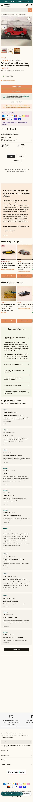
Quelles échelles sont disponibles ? (13, 364)
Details (11, 156)
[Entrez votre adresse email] (30, 742)
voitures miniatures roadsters (21, 221)
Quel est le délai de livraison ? (12, 385)
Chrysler (3, 57)
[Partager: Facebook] (8, 129)
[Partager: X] (10, 129)
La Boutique (4, 750)
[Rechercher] (30, 10)
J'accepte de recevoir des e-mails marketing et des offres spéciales (17, 746)
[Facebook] (12, 796)
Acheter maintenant (16, 91)
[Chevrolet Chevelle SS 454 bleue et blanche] (24, 293)
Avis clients (16, 160)
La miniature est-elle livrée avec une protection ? (14, 371)
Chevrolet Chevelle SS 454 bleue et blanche (24, 305)
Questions (21, 156)
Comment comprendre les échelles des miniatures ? (14, 338)
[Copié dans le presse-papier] (15, 129)
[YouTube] (17, 796)
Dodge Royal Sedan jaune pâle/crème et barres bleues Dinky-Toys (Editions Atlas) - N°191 (8, 307)
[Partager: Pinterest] (13, 129)
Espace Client (5, 755)
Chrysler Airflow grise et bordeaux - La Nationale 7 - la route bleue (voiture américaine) (24, 266)
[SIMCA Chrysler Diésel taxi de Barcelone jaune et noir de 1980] (8, 252)
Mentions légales (5, 764)
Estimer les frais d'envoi (10, 140)
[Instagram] (15, 796)
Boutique (3, 14)
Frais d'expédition (10, 70)
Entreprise (4, 759)
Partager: (3, 129)
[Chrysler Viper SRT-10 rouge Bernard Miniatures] (28, 18)
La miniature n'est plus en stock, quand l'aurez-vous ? (15, 392)
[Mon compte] (27, 5)
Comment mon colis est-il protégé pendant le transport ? (13, 378)
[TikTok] (20, 796)
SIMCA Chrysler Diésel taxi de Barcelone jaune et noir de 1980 (8, 265)
